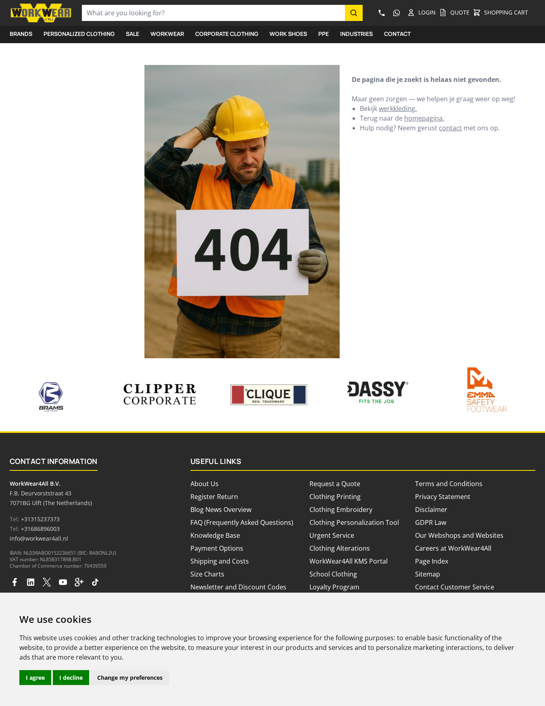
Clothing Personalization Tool (354, 522)
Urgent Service (331, 535)
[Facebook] (14, 582)
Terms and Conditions (448, 483)
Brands (21, 34)
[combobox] (213, 13)
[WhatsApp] (396, 13)
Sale (132, 34)
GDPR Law (430, 522)
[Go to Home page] (41, 13)
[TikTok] (95, 582)
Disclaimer (431, 509)
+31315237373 (40, 519)
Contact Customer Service (454, 587)
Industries (356, 34)
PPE (323, 34)
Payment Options (216, 548)
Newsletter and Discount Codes (238, 587)
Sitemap (427, 574)
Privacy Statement (442, 496)
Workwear (167, 34)
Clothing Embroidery (340, 509)
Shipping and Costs (219, 561)
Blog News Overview (220, 509)
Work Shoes (288, 34)
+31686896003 (40, 529)
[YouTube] (63, 582)
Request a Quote (334, 483)
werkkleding (397, 108)
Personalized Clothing (79, 34)
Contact (397, 34)
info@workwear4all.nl (39, 538)
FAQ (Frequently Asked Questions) (241, 522)
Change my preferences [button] (130, 677)
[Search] (354, 13)
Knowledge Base (215, 535)
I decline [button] (71, 677)
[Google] (79, 582)
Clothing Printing (335, 496)
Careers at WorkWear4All (453, 548)
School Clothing (333, 574)
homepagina (423, 118)
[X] (47, 582)
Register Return (214, 496)
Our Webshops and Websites (459, 535)
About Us (204, 483)
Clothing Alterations (339, 548)
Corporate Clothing (226, 34)
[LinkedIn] (30, 582)
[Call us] (381, 13)
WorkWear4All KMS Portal (348, 561)
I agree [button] (35, 677)
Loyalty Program (334, 587)
